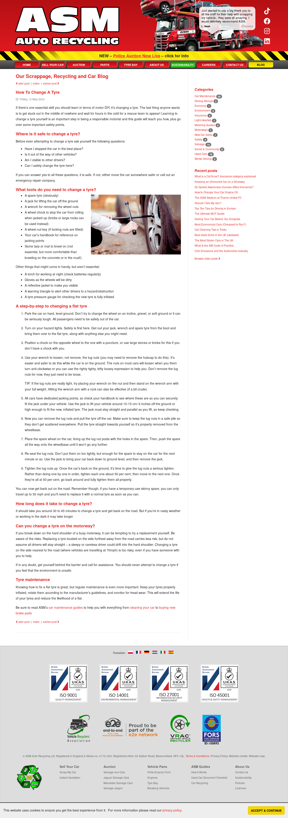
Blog (261, 65)
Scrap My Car (68, 772)
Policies (240, 783)
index (36, 83)
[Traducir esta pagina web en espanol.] (171, 652)
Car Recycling (199, 783)
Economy (200, 105)
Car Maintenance (205, 96)
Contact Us (234, 65)
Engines (152, 777)
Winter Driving (203, 158)
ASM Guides (200, 766)
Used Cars (201, 154)
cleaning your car (142, 607)
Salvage (200, 144)
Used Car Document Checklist (209, 777)
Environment (202, 110)
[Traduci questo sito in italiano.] (162, 652)
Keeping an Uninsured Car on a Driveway (220, 181)
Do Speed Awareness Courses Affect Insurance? (224, 187)
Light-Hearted (203, 120)
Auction (79, 65)
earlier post (50, 83)
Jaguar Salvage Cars (116, 777)
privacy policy (171, 810)
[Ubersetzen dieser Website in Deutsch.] (146, 652)
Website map (257, 756)
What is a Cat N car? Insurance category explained (225, 176)
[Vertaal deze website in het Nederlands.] (154, 652)
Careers (209, 65)
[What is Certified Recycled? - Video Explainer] (180, 728)
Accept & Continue (266, 810)
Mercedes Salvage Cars (118, 783)
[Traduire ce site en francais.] (138, 652)
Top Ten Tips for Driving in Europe (215, 208)
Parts (104, 65)
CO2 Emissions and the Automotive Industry (221, 251)
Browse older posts (206, 258)
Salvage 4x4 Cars (114, 772)
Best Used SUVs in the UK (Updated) (217, 235)
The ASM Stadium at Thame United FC (218, 197)
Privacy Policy (219, 756)
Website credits (238, 756)
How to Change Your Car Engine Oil (216, 192)
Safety (198, 139)
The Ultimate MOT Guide (210, 213)
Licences (240, 788)
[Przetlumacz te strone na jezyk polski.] (130, 652)
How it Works (199, 772)
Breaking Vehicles (158, 788)
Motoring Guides (205, 125)
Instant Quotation (70, 777)
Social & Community (207, 149)
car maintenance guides (66, 607)
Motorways (201, 130)
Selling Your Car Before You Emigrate (217, 219)
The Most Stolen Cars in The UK (214, 240)
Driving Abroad (204, 101)
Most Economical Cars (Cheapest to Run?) (220, 224)
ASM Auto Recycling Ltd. (40, 756)
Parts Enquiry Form (159, 772)
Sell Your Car (53, 65)
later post (23, 83)
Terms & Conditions (197, 756)
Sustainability (183, 65)
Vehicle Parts (157, 766)
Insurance (201, 115)
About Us (157, 65)
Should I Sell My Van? (208, 203)
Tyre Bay (130, 65)
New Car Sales (203, 134)
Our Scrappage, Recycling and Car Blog (62, 76)
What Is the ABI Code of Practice (214, 245)
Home (27, 65)
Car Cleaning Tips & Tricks (211, 229)
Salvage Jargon (113, 788)
